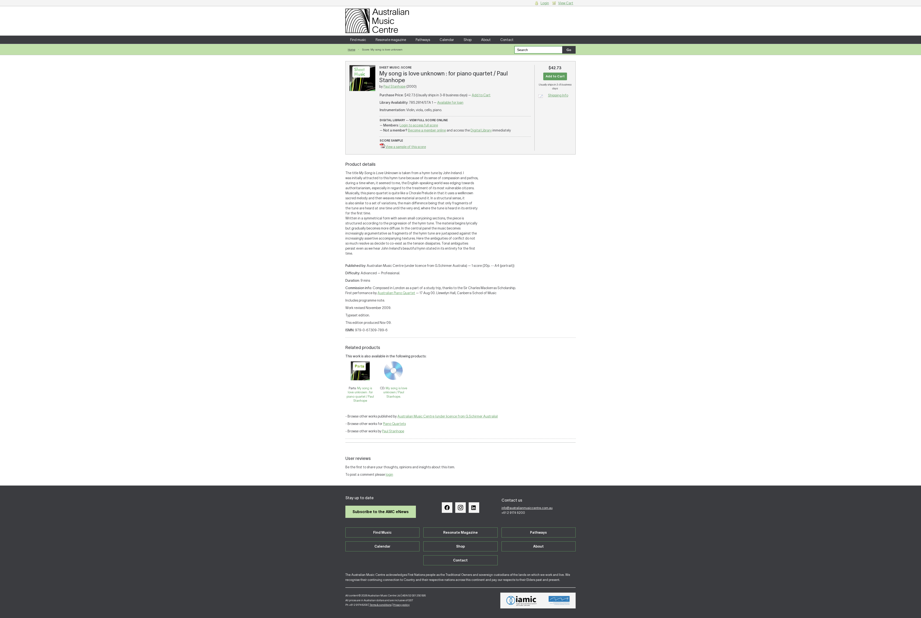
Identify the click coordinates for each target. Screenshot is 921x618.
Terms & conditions (380, 604)
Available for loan (450, 102)
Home (351, 49)
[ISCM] (559, 601)
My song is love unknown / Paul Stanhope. (395, 392)
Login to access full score (419, 125)
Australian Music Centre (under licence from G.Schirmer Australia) (447, 416)
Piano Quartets (394, 424)
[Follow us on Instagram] (460, 507)
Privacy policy (401, 604)
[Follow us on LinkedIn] (474, 507)
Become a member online (427, 130)
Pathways (423, 40)
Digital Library (481, 130)
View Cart (565, 3)
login (389, 474)
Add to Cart (481, 95)
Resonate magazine (391, 40)
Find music (358, 40)
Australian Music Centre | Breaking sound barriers (377, 21)
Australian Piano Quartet (396, 293)
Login (545, 3)
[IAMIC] (521, 601)
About (486, 40)
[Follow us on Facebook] (447, 507)
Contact (507, 40)
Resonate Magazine (460, 532)
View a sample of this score (405, 147)
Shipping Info (558, 95)
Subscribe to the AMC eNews (381, 511)
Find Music (382, 532)
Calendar (447, 40)
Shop (468, 40)
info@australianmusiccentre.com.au (527, 508)
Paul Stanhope (395, 86)
